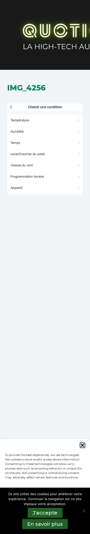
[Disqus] (45, 282)
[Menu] (80, 35)
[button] (82, 445)
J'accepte (45, 513)
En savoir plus (45, 524)
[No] (83, 510)
